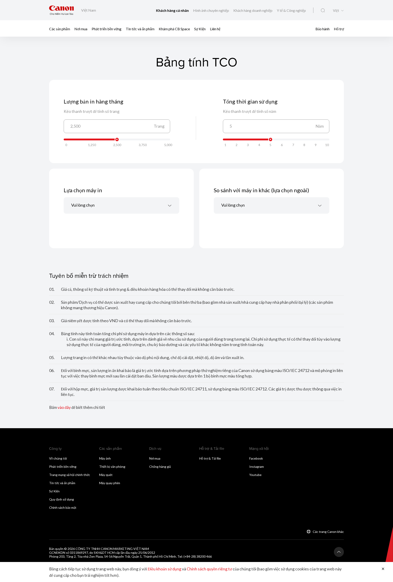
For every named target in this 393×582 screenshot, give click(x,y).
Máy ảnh (105, 458)
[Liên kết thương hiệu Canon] (61, 10)
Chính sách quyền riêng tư (209, 568)
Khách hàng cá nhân (172, 10)
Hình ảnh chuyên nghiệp (211, 10)
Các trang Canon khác (328, 532)
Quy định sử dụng (61, 499)
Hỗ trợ (339, 28)
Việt (336, 10)
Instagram (256, 466)
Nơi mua (80, 28)
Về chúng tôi (58, 458)
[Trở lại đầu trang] (339, 552)
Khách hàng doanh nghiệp (253, 10)
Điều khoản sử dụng (164, 568)
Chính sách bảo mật (62, 507)
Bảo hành (322, 28)
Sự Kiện (200, 28)
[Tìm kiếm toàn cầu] (323, 10)
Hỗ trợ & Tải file (210, 458)
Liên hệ (215, 28)
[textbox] (121, 205)
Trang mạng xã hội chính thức (69, 475)
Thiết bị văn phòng (112, 466)
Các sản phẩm (59, 28)
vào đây (64, 407)
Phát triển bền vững (106, 28)
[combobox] (121, 205)
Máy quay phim (109, 483)
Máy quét (106, 475)
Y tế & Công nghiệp (291, 10)
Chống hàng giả (160, 466)
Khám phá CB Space (174, 28)
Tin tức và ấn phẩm (140, 28)
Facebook (256, 458)
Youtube (255, 475)
